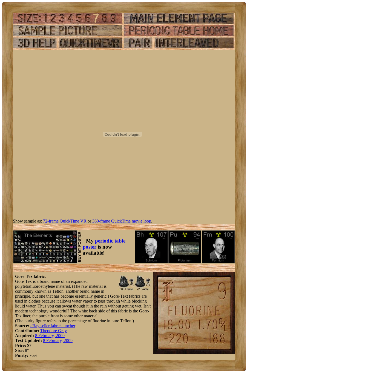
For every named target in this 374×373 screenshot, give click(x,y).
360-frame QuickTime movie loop (121, 221)
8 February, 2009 (50, 335)
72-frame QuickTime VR (65, 221)
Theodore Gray (53, 330)
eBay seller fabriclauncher (52, 325)
